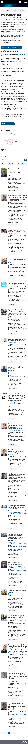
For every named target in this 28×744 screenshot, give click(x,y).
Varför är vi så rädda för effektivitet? (16, 367)
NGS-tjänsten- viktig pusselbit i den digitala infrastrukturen (18, 196)
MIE (15, 142)
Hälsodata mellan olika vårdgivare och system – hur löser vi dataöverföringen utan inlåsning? (18, 676)
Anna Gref (10, 430)
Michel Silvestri (18, 566)
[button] (20, 2)
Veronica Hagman (20, 455)
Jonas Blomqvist (12, 402)
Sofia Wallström (12, 342)
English (5, 156)
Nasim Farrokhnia (20, 313)
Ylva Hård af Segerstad (20, 286)
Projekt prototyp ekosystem (17, 590)
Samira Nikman (20, 402)
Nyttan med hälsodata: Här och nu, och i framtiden (17, 310)
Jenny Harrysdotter (13, 592)
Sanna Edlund (19, 512)
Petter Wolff (11, 710)
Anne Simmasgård (12, 199)
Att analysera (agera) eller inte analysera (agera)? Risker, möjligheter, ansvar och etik (18, 646)
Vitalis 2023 (5, 10)
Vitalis (16, 135)
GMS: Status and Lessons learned (16, 260)
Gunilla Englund (20, 680)
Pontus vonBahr (12, 512)
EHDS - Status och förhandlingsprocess (15, 563)
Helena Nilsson (21, 199)
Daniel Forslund (12, 680)
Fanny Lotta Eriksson (13, 649)
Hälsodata (11, 177)
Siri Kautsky (11, 286)
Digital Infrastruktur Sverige (15, 546)
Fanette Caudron (12, 233)
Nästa (14, 733)
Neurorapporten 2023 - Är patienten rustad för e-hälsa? (17, 231)
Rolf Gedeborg (11, 171)
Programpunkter (13, 10)
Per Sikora (10, 263)
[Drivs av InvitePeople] (20, 742)
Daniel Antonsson (12, 542)
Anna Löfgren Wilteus (13, 510)
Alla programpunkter (8, 123)
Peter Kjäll (14, 681)
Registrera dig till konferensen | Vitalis (11, 47)
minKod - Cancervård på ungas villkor (16, 284)
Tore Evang (19, 483)
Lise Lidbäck (15, 651)
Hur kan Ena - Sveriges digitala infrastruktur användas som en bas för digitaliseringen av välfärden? (16, 537)
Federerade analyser (14, 169)
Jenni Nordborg (12, 313)
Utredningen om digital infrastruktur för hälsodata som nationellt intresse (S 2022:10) (16, 705)
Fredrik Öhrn (11, 566)
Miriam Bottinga (12, 483)
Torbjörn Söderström (18, 653)
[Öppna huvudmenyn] (25, 2)
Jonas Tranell (22, 510)
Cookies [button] (3, 742)
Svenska (6, 153)
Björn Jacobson (12, 370)
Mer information (12, 190)
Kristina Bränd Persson (19, 430)
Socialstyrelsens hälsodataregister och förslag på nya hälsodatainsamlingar (15, 426)
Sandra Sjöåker (12, 455)
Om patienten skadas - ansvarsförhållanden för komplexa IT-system (16, 451)
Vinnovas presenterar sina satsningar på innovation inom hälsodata (16, 507)
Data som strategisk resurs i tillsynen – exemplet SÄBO (17, 339)
